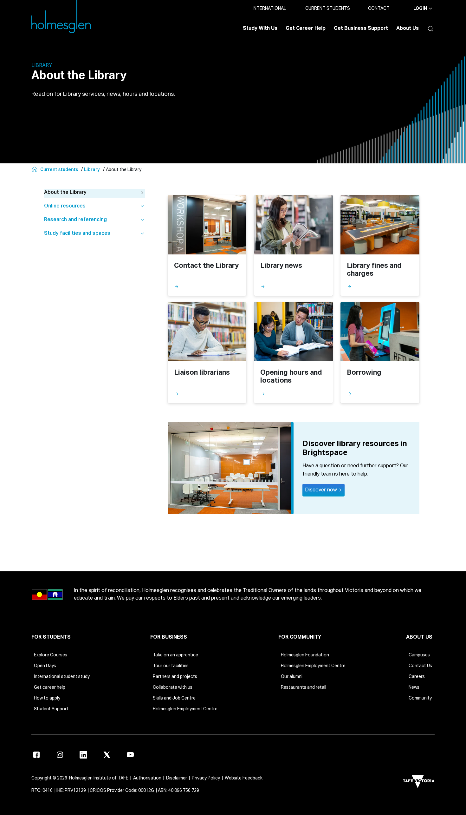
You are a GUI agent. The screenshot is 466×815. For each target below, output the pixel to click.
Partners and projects (175, 676)
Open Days (45, 666)
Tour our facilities (171, 666)
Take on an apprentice (175, 655)
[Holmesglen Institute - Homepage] (35, 170)
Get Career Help (306, 28)
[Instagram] (60, 755)
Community (420, 698)
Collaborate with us (172, 687)
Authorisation (147, 778)
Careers (417, 676)
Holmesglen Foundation (305, 655)
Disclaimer (176, 778)
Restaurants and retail (303, 687)
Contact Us (420, 666)
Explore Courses (50, 655)
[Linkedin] (83, 755)
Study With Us (260, 28)
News (414, 687)
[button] (428, 28)
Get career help (49, 687)
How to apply (47, 698)
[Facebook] (36, 755)
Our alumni (291, 676)
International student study (62, 676)
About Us (407, 28)
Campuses (419, 655)
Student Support (51, 709)
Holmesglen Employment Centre (185, 709)
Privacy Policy (206, 778)
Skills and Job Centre (174, 698)
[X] (107, 755)
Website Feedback (243, 778)
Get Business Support (361, 28)
